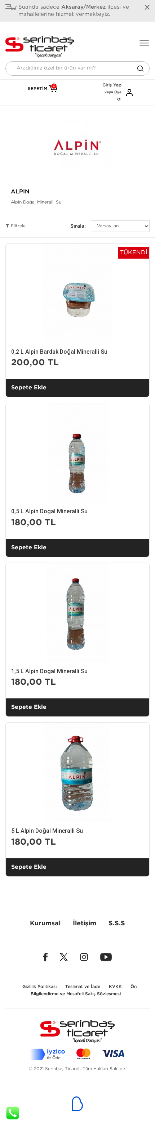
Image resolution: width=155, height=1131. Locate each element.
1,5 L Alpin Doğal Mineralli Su (49, 671)
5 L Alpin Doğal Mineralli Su (47, 830)
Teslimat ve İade (82, 987)
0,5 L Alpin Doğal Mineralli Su (49, 511)
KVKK (115, 987)
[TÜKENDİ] (77, 293)
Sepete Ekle (28, 387)
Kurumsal (45, 923)
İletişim (84, 923)
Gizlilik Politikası (39, 987)
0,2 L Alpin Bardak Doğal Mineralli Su (59, 351)
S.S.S (116, 923)
